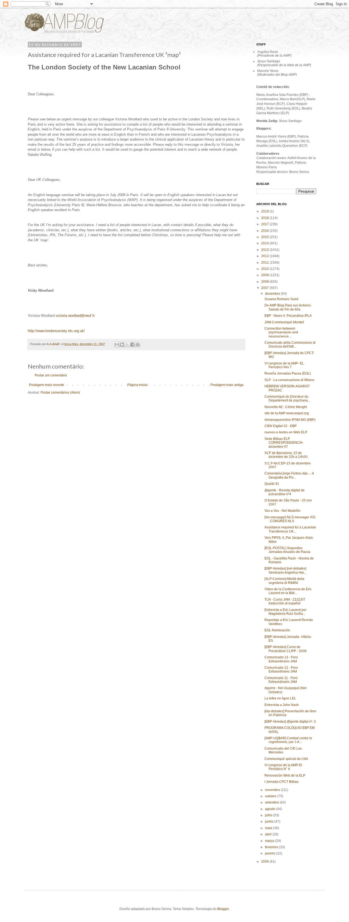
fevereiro (272, 847)
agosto (270, 809)
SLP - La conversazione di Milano (289, 380)
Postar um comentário (51, 375)
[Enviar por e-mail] (117, 344)
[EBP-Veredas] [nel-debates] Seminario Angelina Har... (285, 570)
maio (269, 828)
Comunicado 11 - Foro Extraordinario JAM (280, 680)
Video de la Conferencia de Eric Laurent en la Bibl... (288, 591)
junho (269, 821)
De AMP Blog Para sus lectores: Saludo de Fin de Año (287, 307)
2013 (265, 250)
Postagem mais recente (46, 385)
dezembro (273, 294)
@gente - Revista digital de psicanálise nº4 (284, 492)
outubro (271, 796)
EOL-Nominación (277, 630)
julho (269, 815)
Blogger (223, 909)
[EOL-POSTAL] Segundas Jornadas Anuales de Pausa (287, 550)
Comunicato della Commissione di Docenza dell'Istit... (289, 344)
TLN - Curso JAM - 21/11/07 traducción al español (284, 601)
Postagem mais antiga (226, 385)
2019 (265, 211)
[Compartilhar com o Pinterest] (137, 344)
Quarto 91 (271, 484)
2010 (265, 269)
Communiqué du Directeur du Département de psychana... (287, 398)
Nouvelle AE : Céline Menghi (285, 407)
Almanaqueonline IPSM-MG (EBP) (289, 420)
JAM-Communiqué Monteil (284, 322)
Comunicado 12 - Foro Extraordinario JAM (281, 669)
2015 (265, 237)
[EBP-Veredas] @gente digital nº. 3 (290, 721)
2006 (265, 861)
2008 (265, 282)
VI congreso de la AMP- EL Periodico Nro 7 (284, 365)
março (270, 841)
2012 (265, 256)
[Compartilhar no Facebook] (132, 344)
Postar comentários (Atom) (60, 392)
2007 (265, 288)
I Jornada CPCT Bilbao (281, 782)
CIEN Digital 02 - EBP (280, 426)
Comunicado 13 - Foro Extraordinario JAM (281, 659)
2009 (265, 275)
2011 (265, 262)
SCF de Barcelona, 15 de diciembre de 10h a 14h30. (286, 455)
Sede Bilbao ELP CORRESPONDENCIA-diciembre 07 (283, 443)
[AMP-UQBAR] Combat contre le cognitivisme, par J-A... (288, 740)
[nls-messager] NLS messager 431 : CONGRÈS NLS (290, 519)
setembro (272, 802)
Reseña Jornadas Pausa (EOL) (287, 373)
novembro (273, 790)
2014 (265, 243)
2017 (265, 224)
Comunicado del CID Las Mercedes (283, 750)
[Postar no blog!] (122, 344)
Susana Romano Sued (281, 299)
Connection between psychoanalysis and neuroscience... (281, 332)
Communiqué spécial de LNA (286, 759)
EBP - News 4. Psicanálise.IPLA (288, 316)
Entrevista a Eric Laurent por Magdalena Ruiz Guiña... (285, 612)
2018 (265, 218)
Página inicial (137, 385)
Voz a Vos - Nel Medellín (282, 511)
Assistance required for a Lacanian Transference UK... (290, 529)
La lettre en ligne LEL (280, 698)
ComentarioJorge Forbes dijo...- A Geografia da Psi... (289, 475)
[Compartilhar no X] (127, 344)
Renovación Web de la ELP (284, 775)
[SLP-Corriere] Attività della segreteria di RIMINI (284, 581)
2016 (265, 231)
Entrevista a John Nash (281, 705)
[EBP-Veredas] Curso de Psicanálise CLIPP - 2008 (285, 649)
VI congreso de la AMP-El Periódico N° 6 (283, 767)
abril (268, 834)
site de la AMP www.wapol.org (286, 413)
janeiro (270, 853)
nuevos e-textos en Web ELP (285, 432)
